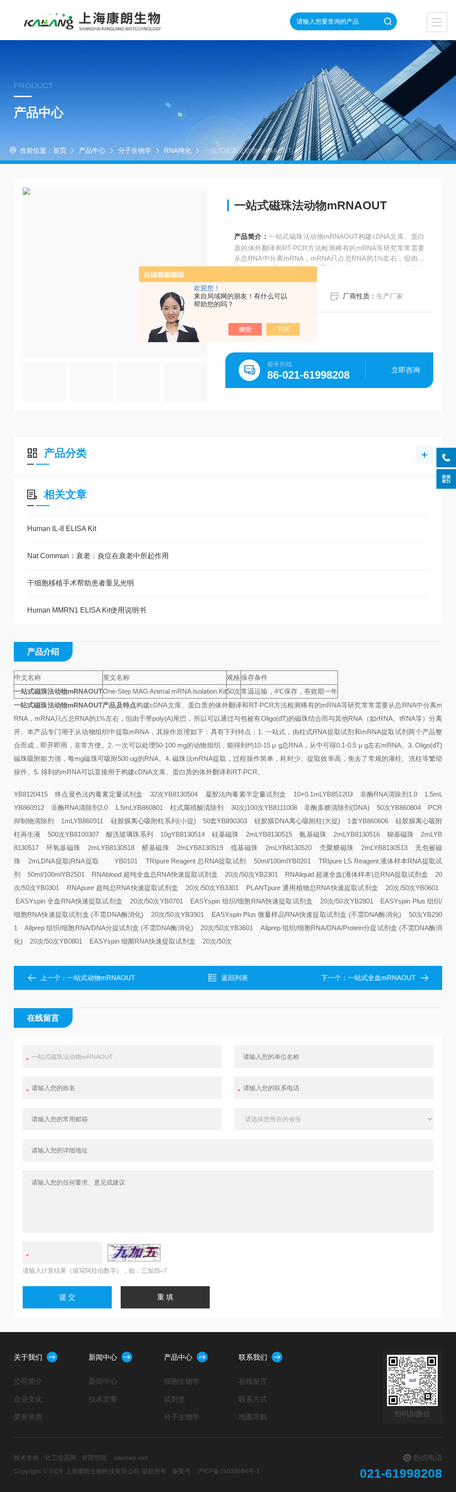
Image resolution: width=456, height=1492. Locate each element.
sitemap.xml (130, 1457)
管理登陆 (93, 1457)
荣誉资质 (28, 1417)
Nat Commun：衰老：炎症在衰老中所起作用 (98, 556)
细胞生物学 (182, 1381)
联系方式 (253, 1399)
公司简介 (28, 1381)
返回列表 (234, 977)
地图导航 (253, 1417)
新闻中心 (103, 1357)
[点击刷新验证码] (134, 1253)
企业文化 (28, 1399)
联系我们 (253, 1357)
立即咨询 (405, 370)
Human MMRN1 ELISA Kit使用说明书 (86, 610)
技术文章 (103, 1399)
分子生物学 (134, 150)
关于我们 (28, 1357)
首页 (59, 150)
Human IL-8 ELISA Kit (61, 528)
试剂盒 (174, 1399)
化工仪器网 (60, 1457)
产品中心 (92, 150)
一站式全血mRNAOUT (381, 977)
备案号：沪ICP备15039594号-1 (216, 1471)
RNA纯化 (177, 150)
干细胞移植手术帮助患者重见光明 (80, 583)
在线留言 (253, 1381)
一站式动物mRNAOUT (101, 977)
